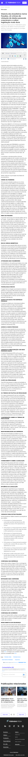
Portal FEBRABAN (14, 752)
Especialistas (7, 741)
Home (2, 7)
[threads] (22, 726)
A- (23, 59)
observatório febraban (7, 659)
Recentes (5, 747)
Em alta (5, 744)
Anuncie (17, 744)
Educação (7, 7)
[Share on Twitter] (12, 56)
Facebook (10, 56)
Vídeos (5, 735)
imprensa (17, 659)
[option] (8, 657)
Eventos (5, 732)
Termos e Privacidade (20, 739)
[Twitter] (18, 726)
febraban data (7, 657)
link (5, 651)
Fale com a (20, 662)
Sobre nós (17, 734)
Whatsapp (18, 56)
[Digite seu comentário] (12, 674)
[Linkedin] (5, 726)
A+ (26, 59)
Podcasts (6, 738)
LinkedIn (15, 56)
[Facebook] (14, 726)
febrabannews (17, 657)
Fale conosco (18, 741)
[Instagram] (9, 726)
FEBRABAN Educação (9, 755)
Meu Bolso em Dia (20, 755)
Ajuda (16, 737)
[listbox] (14, 658)
